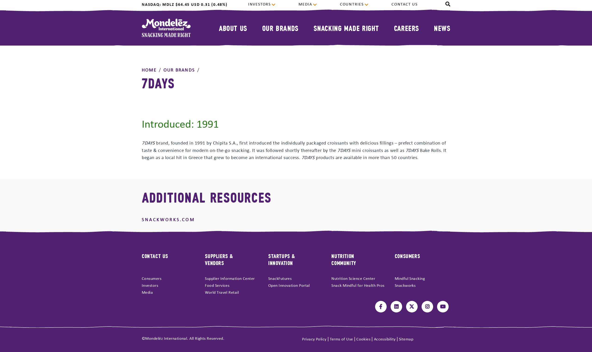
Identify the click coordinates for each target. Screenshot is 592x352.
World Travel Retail (222, 292)
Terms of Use (341, 339)
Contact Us (405, 5)
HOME (149, 70)
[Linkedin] (396, 306)
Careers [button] (406, 27)
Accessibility (385, 339)
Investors (150, 286)
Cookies (363, 339)
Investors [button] (259, 5)
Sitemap (406, 339)
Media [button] (305, 5)
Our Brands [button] (280, 27)
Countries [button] (352, 5)
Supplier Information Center (230, 279)
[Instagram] (427, 306)
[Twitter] (412, 306)
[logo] (166, 28)
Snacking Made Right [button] (346, 27)
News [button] (442, 27)
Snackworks (405, 286)
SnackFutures (280, 279)
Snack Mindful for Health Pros (357, 286)
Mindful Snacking (410, 279)
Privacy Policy (314, 339)
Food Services (217, 286)
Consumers (151, 279)
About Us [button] (233, 27)
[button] (447, 4)
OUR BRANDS (179, 70)
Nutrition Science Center (353, 279)
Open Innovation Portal (289, 286)
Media (147, 292)
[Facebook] (381, 306)
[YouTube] (443, 306)
